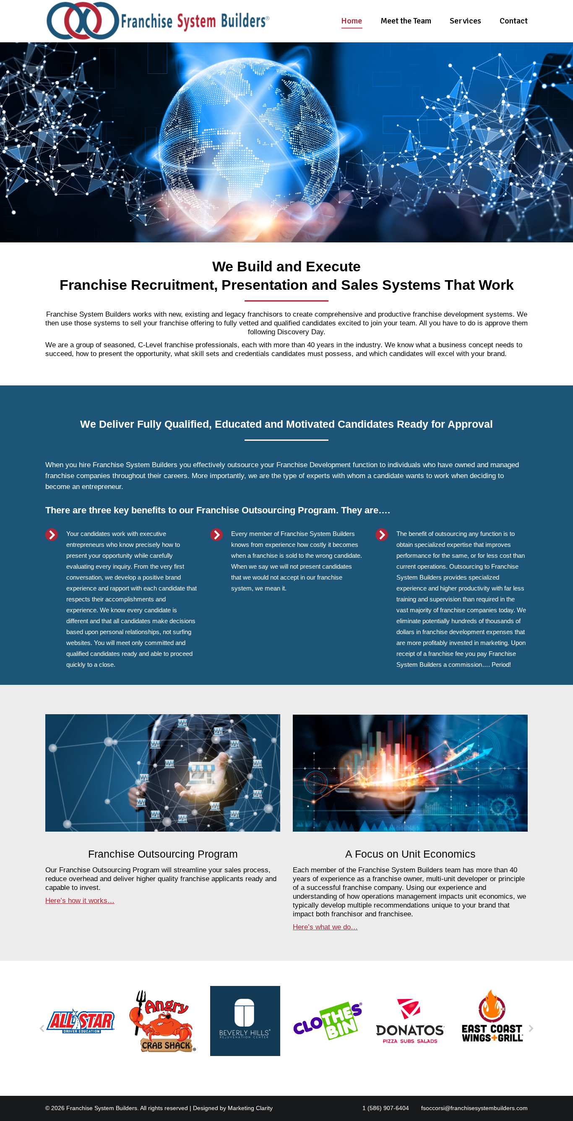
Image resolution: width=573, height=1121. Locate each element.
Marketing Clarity (250, 1108)
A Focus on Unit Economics (410, 854)
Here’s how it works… (80, 901)
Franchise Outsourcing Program (163, 854)
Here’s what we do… (325, 927)
